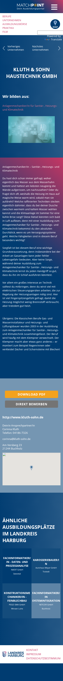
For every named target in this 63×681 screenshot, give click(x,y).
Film (5, 31)
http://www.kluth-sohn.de (22, 417)
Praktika (8, 28)
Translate (56, 39)
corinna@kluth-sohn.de (16, 439)
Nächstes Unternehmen (40, 48)
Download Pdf (32, 394)
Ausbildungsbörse (14, 24)
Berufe (6, 16)
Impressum (33, 654)
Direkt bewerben (31, 404)
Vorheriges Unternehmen (16, 48)
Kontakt (32, 650)
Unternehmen (11, 20)
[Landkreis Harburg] (13, 654)
